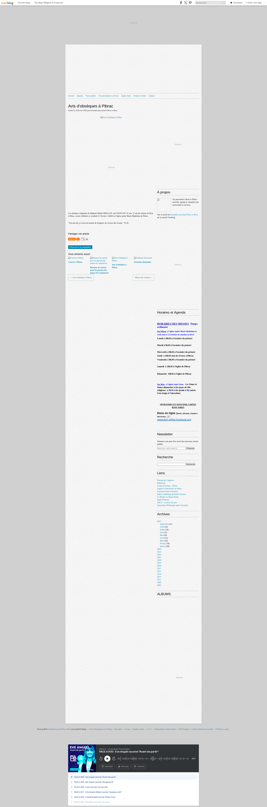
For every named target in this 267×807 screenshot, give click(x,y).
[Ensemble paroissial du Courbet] (164, 205)
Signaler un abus (138, 729)
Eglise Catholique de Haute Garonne (171, 494)
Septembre (164, 524)
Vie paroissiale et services (109, 96)
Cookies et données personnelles (202, 729)
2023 (159, 552)
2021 (159, 557)
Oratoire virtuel (140, 96)
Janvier (162, 546)
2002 (159, 585)
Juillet (162, 530)
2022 (159, 555)
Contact (152, 96)
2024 (159, 549)
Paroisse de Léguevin (165, 480)
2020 (159, 560)
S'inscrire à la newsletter (80, 247)
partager (125, 766)
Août (162, 527)
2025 (159, 521)
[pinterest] (190, 2)
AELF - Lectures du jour (167, 502)
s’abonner (109, 766)
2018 (159, 566)
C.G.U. (149, 729)
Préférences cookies (222, 729)
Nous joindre (91, 96)
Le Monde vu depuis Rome (167, 497)
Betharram (161, 483)
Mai (161, 535)
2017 (159, 569)
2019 (159, 563)
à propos (140, 766)
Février (163, 543)
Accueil (71, 96)
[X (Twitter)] (185, 2)
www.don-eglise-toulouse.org (174, 419)
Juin (161, 532)
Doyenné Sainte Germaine (167, 491)
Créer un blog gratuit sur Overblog (100, 729)
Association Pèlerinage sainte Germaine (172, 505)
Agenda (80, 96)
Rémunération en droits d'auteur (165, 729)
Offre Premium (184, 729)
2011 (159, 580)
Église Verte (126, 96)
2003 (159, 582)
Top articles (118, 729)
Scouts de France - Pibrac (167, 486)
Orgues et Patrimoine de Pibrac (169, 489)
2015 (159, 571)
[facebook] (181, 2)
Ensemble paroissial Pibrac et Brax (184, 215)
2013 (159, 577)
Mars (162, 541)
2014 (159, 574)
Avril (162, 538)
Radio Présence (163, 500)
